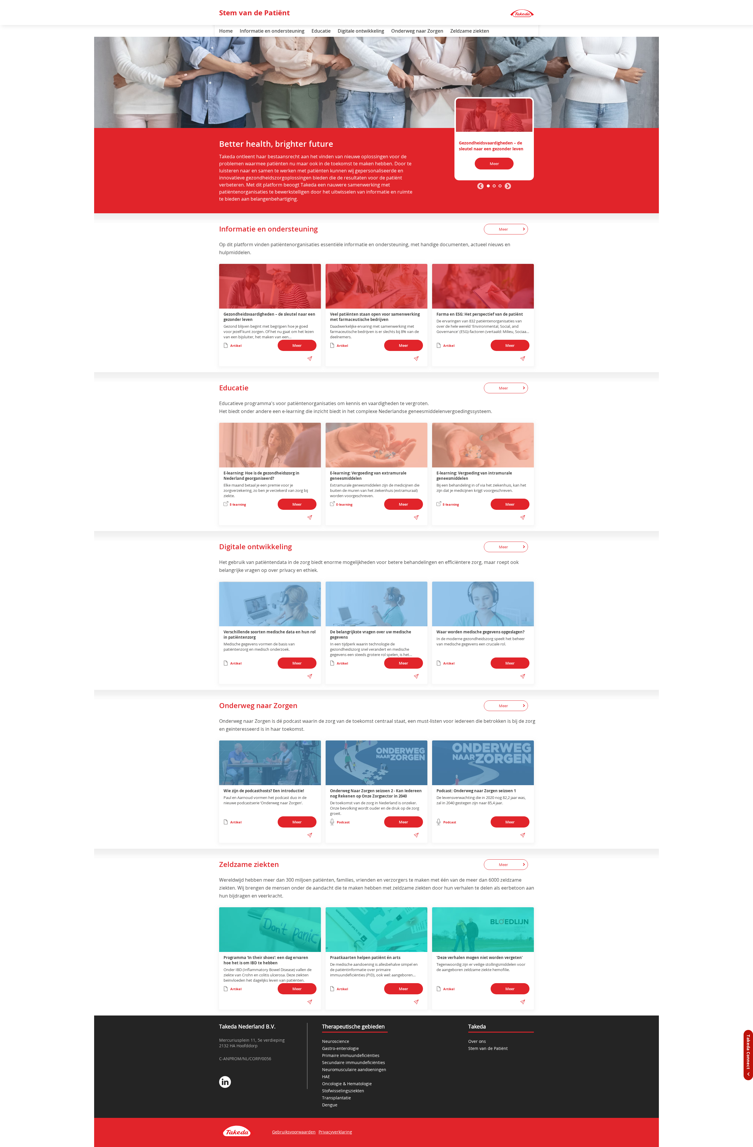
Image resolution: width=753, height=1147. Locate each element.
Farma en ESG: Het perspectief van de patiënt (480, 314)
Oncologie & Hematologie (347, 1083)
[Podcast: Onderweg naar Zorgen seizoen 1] (483, 762)
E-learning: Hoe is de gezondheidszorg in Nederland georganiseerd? (261, 475)
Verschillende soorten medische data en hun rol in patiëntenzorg (270, 634)
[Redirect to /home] (522, 13)
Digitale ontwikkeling (361, 31)
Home (226, 31)
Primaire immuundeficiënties (350, 1055)
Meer (494, 163)
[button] (309, 358)
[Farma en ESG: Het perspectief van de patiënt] (483, 286)
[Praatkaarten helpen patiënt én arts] (376, 929)
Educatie (321, 31)
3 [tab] (500, 185)
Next (508, 186)
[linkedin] (225, 1082)
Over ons (477, 1041)
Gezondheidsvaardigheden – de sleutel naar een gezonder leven (269, 317)
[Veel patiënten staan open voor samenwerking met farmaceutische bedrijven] (376, 286)
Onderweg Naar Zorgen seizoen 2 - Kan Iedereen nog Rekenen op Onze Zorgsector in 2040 (376, 793)
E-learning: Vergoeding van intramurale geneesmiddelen (474, 475)
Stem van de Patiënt (254, 12)
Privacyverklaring (335, 1132)
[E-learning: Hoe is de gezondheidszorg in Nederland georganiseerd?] (270, 445)
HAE (326, 1076)
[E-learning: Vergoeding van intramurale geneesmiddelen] (483, 445)
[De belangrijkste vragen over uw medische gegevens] (376, 604)
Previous (480, 186)
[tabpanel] (494, 138)
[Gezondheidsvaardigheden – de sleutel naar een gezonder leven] (494, 114)
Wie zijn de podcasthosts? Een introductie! (264, 790)
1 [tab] (488, 185)
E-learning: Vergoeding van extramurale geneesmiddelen (368, 475)
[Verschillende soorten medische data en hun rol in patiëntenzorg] (270, 604)
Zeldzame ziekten (469, 31)
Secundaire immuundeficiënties (353, 1062)
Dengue (329, 1105)
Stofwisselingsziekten (343, 1090)
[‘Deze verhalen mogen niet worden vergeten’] (483, 929)
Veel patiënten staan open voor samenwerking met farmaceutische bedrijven (375, 317)
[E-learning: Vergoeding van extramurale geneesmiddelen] (376, 445)
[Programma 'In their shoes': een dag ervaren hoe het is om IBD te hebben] (270, 929)
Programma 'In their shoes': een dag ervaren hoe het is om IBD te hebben (266, 960)
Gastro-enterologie (340, 1048)
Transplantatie (336, 1098)
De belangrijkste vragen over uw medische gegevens (370, 634)
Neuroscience (335, 1041)
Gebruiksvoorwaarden (294, 1132)
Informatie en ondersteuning (272, 31)
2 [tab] (494, 185)
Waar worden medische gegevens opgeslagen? (480, 632)
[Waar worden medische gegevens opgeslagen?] (483, 604)
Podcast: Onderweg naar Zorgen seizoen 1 (476, 790)
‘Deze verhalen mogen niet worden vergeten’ (480, 957)
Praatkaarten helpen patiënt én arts (365, 957)
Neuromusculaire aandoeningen (354, 1069)
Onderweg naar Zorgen (417, 31)
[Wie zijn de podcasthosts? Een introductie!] (270, 762)
